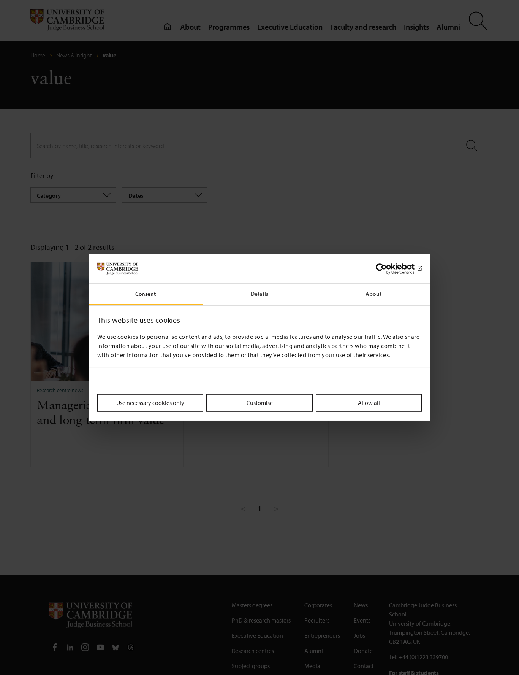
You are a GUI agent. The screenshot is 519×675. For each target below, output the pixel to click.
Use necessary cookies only (150, 403)
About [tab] (373, 293)
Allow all (369, 403)
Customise (260, 403)
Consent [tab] (145, 293)
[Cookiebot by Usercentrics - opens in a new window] (389, 269)
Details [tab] (259, 293)
